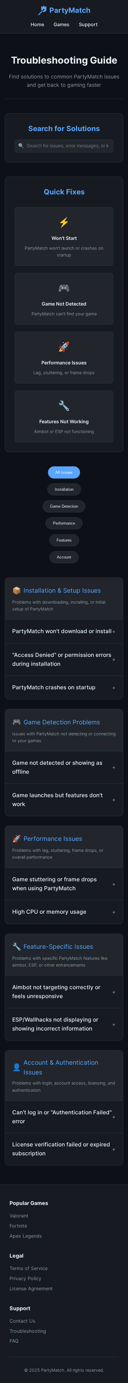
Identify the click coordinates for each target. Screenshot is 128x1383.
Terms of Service (29, 1268)
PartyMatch (69, 10)
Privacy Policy (25, 1278)
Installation (64, 489)
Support (88, 24)
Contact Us (22, 1321)
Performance (64, 523)
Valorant (19, 1216)
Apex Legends (26, 1236)
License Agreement (31, 1288)
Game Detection (64, 506)
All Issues (64, 472)
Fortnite (18, 1226)
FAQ (14, 1341)
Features (64, 540)
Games (61, 24)
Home (37, 24)
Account (64, 557)
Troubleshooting (28, 1331)
